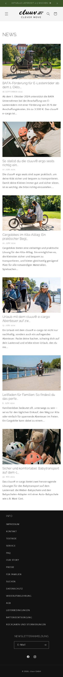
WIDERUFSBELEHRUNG (18, 596)
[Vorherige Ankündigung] (5, 3)
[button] (6, 13)
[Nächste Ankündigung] (57, 3)
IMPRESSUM (12, 524)
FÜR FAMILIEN (14, 574)
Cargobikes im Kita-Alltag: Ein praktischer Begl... (24, 237)
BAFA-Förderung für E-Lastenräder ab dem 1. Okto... (30, 85)
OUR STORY (12, 560)
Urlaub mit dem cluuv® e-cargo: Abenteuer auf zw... (26, 319)
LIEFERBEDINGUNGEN (18, 610)
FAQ (8, 553)
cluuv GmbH (35, 671)
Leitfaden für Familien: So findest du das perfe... (28, 397)
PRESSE (10, 567)
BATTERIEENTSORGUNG (19, 617)
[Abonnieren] (45, 645)
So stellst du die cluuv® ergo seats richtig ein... (28, 163)
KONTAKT (11, 531)
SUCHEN (11, 581)
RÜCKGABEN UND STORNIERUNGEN (26, 624)
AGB (8, 603)
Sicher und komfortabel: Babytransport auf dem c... (30, 470)
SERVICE (10, 546)
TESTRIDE (11, 538)
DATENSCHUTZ (14, 589)
